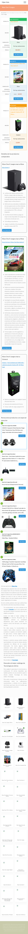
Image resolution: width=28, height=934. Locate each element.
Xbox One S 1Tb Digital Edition (21, 810)
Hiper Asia (5, 2)
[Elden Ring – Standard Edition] (9, 547)
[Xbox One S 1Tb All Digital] (7, 731)
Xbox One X (7, 707)
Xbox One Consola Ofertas (21, 855)
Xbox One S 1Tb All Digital (7, 736)
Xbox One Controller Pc (21, 736)
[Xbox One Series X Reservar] (21, 702)
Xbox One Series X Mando (7, 914)
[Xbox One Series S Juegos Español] (7, 745)
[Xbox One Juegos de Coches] (7, 759)
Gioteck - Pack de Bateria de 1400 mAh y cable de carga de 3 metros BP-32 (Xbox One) (13, 365)
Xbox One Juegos (20, 840)
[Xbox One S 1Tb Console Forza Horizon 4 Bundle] (7, 834)
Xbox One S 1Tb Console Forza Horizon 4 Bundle (7, 840)
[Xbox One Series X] (7, 879)
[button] (24, 2)
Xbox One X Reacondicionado (20, 870)
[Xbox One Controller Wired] (21, 789)
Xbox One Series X (7, 884)
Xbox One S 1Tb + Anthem (7, 810)
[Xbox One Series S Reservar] (21, 893)
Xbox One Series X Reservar (20, 708)
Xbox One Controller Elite (21, 765)
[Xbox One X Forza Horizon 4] (7, 774)
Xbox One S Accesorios (7, 855)
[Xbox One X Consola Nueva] (21, 819)
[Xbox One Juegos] (21, 834)
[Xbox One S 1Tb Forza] (21, 909)
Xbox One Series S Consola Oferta (7, 796)
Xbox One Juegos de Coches (7, 766)
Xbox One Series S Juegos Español (7, 751)
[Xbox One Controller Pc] (21, 731)
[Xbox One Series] (21, 745)
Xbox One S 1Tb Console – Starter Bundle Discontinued (7, 899)
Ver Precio (21, 436)
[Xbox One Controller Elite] (21, 759)
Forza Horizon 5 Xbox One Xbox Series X (13, 242)
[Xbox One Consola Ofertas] (21, 849)
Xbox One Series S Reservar (20, 899)
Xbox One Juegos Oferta (7, 722)
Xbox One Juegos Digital (7, 869)
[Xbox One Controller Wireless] (7, 819)
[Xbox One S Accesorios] (7, 849)
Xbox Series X (5, 167)
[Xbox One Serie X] (21, 879)
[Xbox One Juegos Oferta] (7, 717)
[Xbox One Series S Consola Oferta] (7, 789)
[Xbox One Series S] (21, 774)
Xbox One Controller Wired (20, 796)
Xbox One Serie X (20, 884)
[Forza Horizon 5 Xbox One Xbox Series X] (14, 272)
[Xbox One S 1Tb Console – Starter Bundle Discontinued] (7, 893)
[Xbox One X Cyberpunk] (21, 717)
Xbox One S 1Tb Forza (20, 914)
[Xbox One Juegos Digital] (7, 864)
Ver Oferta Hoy (18, 54)
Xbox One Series (20, 750)
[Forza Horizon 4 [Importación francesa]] (9, 494)
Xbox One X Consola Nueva (20, 825)
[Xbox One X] (7, 702)
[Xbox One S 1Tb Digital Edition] (21, 804)
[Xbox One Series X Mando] (7, 909)
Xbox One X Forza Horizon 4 (7, 781)
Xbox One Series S (20, 780)
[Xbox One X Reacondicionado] (21, 864)
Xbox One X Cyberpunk (21, 722)
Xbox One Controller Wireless (7, 825)
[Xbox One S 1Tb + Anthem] (7, 804)
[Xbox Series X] (14, 191)
